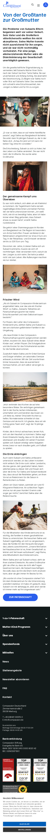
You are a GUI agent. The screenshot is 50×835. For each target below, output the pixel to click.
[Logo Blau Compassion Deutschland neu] (12, 4)
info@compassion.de (13, 720)
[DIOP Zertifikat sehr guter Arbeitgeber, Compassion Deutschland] (40, 770)
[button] (32, 5)
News (6, 662)
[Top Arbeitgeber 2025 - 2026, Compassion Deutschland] (23, 770)
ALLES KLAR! (25, 824)
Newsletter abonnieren (16, 680)
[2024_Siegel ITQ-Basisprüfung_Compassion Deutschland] (25, 790)
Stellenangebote (12, 671)
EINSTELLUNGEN (24, 830)
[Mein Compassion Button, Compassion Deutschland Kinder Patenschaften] (45, 4)
